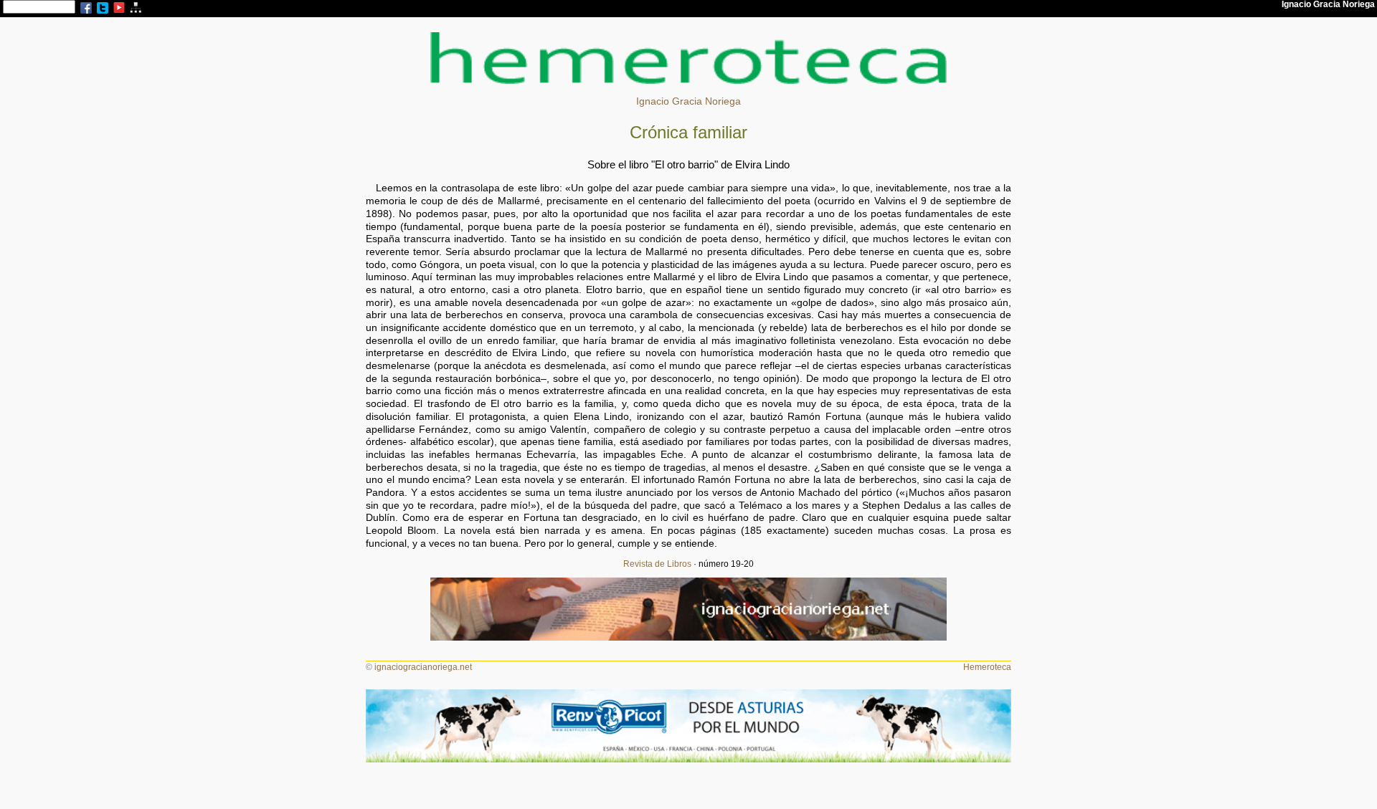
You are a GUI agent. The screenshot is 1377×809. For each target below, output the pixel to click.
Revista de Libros (657, 564)
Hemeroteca (987, 667)
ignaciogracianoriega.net (423, 667)
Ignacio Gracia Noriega (688, 101)
